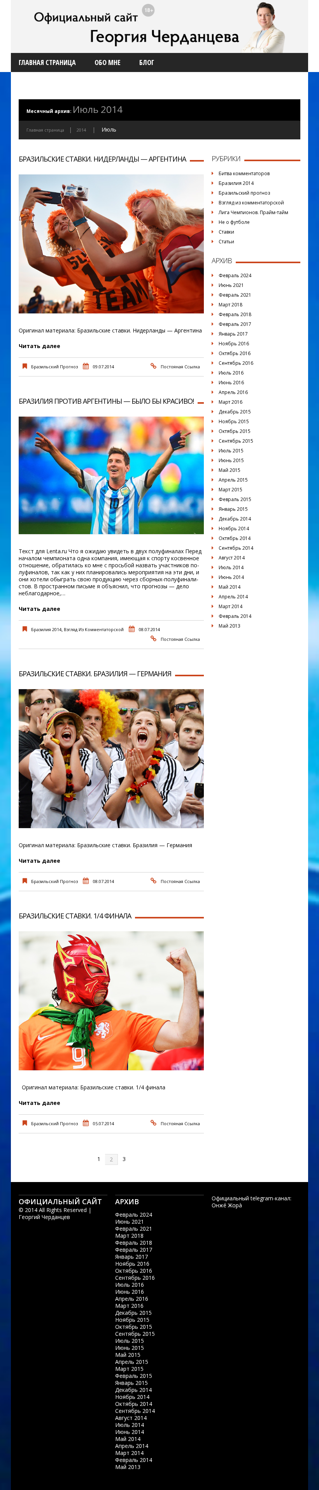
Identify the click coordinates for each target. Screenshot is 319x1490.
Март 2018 (230, 304)
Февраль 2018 (235, 314)
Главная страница (47, 62)
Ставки (226, 232)
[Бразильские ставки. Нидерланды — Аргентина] (111, 243)
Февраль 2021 (235, 295)
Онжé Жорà (227, 1205)
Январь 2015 (233, 509)
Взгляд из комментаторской (94, 629)
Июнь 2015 (231, 460)
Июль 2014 (231, 567)
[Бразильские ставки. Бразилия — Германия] (111, 758)
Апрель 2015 (233, 480)
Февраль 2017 (235, 324)
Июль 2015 (231, 450)
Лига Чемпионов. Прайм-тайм (253, 212)
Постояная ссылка (180, 366)
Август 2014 (232, 557)
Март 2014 (230, 606)
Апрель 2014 (233, 596)
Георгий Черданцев (44, 1217)
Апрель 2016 (233, 392)
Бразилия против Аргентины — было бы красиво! (106, 401)
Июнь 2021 (231, 285)
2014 (81, 130)
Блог (146, 62)
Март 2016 (230, 402)
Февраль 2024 (235, 275)
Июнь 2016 (231, 382)
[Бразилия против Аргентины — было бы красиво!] (111, 475)
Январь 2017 (233, 334)
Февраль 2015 (235, 499)
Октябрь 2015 (235, 431)
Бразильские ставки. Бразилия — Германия (95, 673)
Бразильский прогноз (54, 366)
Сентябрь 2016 (236, 363)
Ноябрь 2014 (234, 528)
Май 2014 (229, 587)
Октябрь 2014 (235, 538)
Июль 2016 (231, 372)
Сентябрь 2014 (236, 548)
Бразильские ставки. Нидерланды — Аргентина (102, 159)
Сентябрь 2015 (236, 441)
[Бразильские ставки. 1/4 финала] (111, 1000)
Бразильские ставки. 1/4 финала (75, 915)
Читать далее (39, 346)
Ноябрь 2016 (234, 343)
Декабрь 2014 (235, 518)
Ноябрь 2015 (234, 421)
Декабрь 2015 (235, 411)
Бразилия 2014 (46, 629)
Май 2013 (229, 626)
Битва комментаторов (244, 173)
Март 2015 (230, 489)
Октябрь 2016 (235, 353)
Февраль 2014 (235, 616)
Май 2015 (229, 470)
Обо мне (108, 62)
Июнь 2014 (231, 577)
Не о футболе (234, 222)
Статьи (226, 241)
